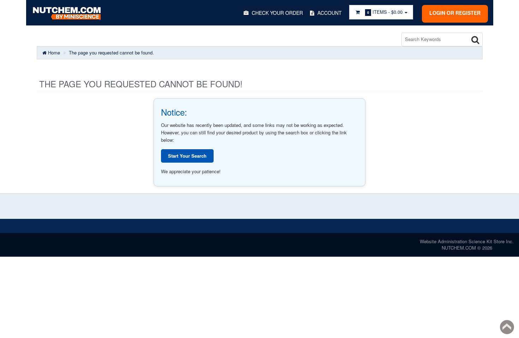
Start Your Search (187, 155)
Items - (384, 11)
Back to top (507, 327)
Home (53, 52)
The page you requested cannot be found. (111, 52)
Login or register (455, 12)
